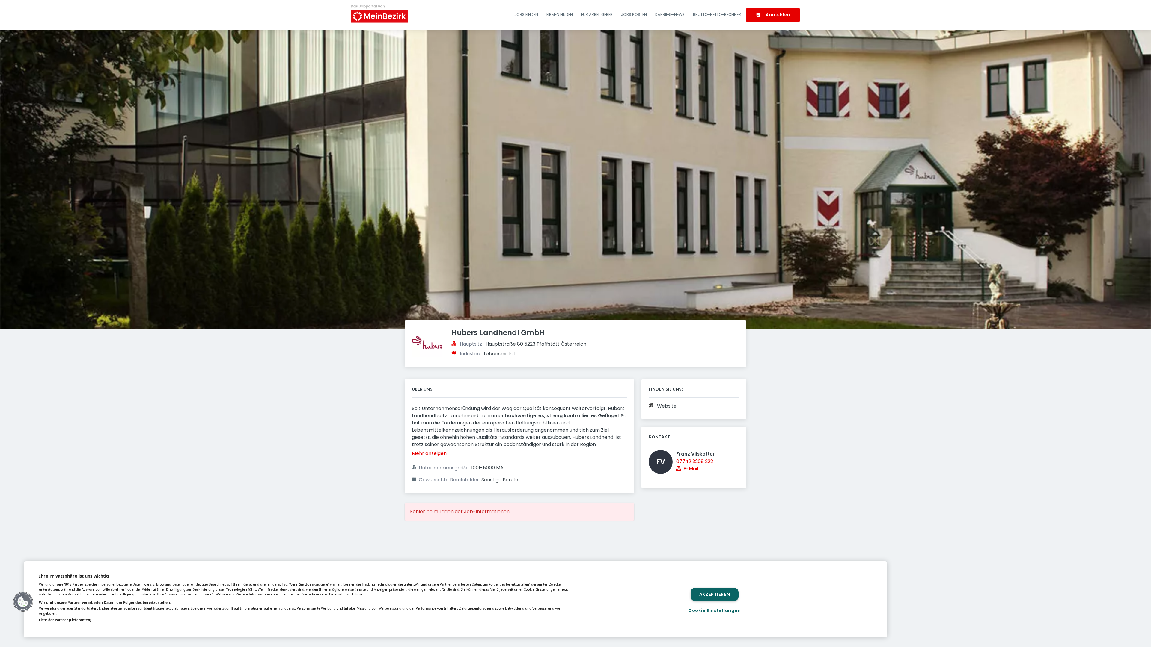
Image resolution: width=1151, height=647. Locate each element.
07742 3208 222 (694, 461)
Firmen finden (559, 14)
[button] (23, 601)
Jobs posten (634, 14)
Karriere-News (670, 14)
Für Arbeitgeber (597, 14)
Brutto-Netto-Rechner (717, 14)
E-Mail (690, 468)
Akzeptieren (714, 594)
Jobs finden (526, 14)
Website (667, 406)
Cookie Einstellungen (714, 610)
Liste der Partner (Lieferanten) (65, 620)
